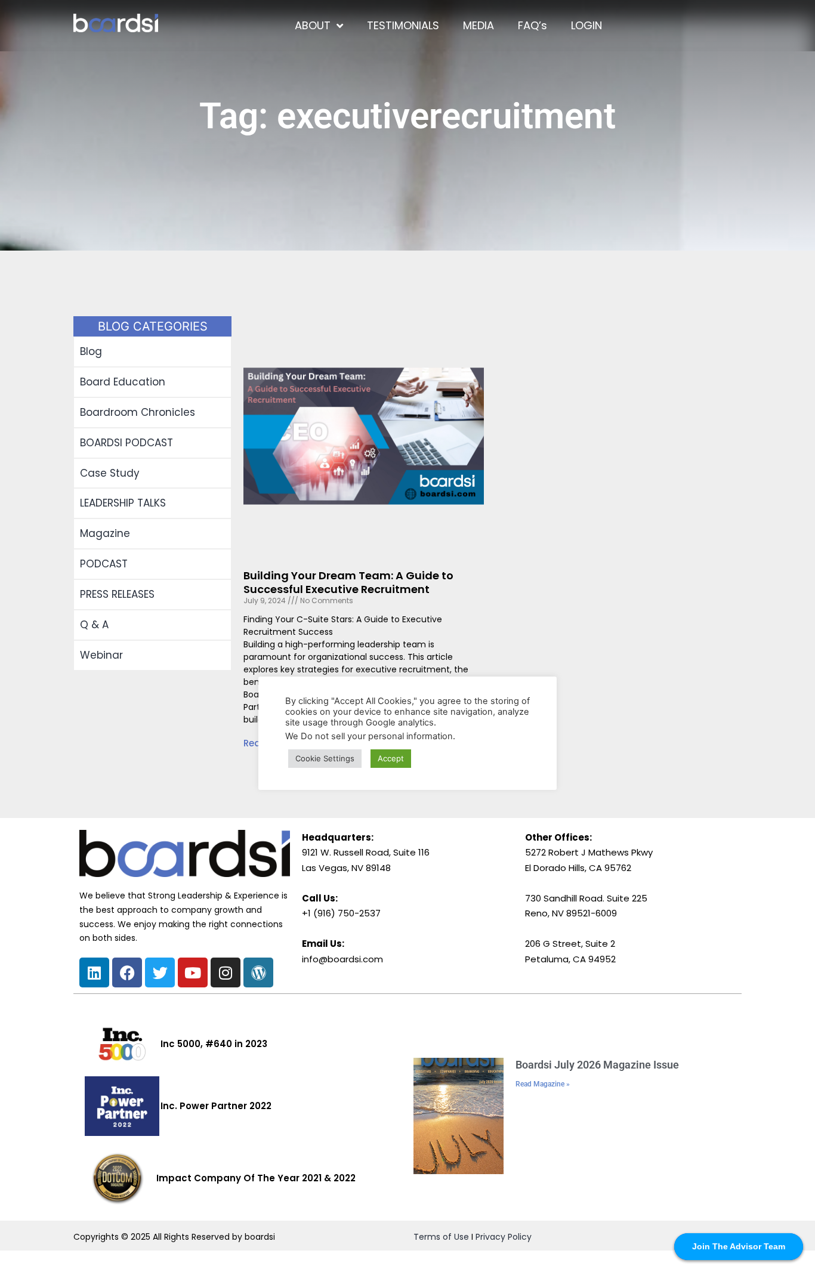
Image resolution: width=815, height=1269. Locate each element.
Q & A (94, 624)
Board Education (122, 382)
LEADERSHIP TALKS (123, 503)
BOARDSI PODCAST (126, 443)
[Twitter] (160, 972)
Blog (91, 351)
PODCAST (104, 564)
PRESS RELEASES (117, 594)
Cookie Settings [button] (324, 758)
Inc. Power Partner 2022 (215, 1106)
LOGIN (586, 25)
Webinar (101, 655)
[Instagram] (225, 972)
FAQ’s (532, 25)
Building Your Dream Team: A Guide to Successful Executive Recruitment (348, 582)
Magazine (105, 533)
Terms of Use (441, 1237)
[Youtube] (193, 972)
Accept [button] (391, 758)
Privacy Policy (504, 1237)
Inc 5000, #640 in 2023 (213, 1044)
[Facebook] (127, 972)
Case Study (110, 473)
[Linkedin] (94, 972)
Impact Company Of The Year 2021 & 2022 (256, 1178)
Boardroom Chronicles (137, 412)
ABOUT (313, 25)
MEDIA (478, 25)
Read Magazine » (542, 1084)
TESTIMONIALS (403, 25)
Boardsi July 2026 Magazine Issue (597, 1064)
